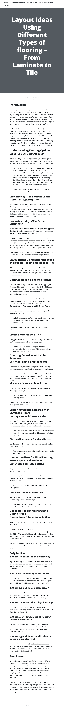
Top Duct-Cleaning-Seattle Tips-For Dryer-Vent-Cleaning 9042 (28, 2)
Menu (6, 5)
